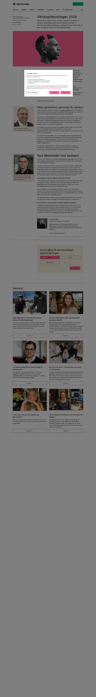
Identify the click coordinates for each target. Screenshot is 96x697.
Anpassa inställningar (32, 92)
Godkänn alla (66, 92)
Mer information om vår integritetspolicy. (53, 88)
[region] (48, 83)
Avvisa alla (54, 92)
